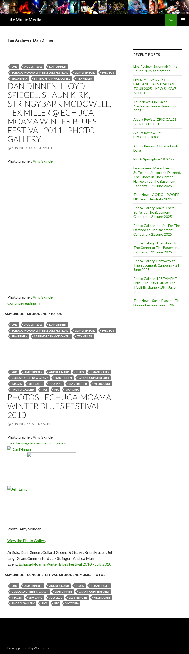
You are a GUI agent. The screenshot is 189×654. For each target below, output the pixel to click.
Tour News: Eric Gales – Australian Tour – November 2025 (155, 106)
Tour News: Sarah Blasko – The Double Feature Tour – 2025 (157, 302)
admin (47, 148)
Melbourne (37, 314)
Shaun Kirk (19, 78)
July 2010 (55, 383)
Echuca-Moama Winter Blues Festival (40, 72)
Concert (34, 575)
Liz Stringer (78, 383)
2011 (14, 66)
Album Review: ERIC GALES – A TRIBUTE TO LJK (156, 121)
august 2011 (33, 66)
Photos (108, 72)
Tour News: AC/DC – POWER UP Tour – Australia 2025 (156, 196)
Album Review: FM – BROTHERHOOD (148, 135)
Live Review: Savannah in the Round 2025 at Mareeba (155, 68)
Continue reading (24, 303)
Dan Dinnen (57, 66)
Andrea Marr (59, 372)
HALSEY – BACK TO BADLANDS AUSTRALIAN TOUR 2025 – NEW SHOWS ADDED (155, 86)
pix (56, 389)
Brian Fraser (100, 372)
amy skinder (33, 372)
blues (80, 372)
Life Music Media (24, 19)
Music (85, 575)
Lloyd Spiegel (85, 72)
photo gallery (23, 389)
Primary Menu (183, 20)
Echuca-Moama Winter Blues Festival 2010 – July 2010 (65, 564)
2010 (14, 372)
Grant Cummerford (94, 377)
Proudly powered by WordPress (28, 648)
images (17, 383)
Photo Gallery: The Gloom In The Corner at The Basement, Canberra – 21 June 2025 (156, 247)
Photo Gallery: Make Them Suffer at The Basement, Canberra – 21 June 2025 (153, 212)
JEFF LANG (36, 383)
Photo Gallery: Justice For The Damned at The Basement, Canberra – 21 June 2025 (156, 229)
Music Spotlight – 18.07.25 (153, 159)
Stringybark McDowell (52, 78)
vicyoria (72, 389)
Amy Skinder (43, 161)
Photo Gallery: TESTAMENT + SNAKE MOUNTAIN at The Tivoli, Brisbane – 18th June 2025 (156, 285)
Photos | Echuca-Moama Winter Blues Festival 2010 (59, 406)
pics (44, 389)
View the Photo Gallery (26, 540)
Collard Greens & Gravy (30, 377)
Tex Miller (84, 78)
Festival (50, 575)
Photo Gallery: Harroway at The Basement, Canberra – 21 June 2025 (156, 265)
